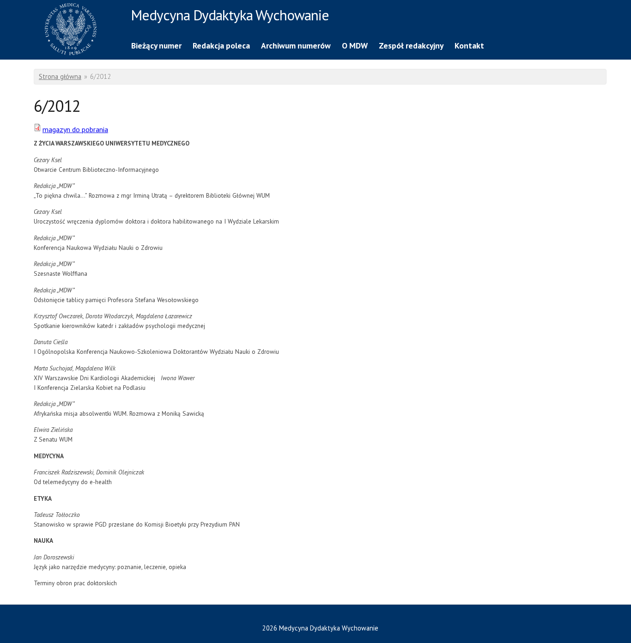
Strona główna (60, 76)
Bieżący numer (156, 45)
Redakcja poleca (221, 45)
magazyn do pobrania (75, 129)
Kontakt (469, 45)
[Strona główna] (80, 30)
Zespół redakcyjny (411, 45)
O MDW (355, 45)
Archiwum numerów (296, 45)
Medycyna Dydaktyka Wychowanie (230, 16)
